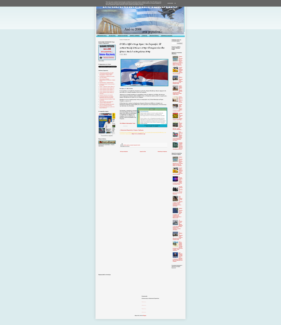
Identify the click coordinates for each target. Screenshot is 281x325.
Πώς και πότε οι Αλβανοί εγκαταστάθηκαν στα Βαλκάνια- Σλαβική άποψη (107, 80)
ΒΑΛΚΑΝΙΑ (112, 35)
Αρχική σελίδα (143, 151)
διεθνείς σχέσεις (127, 145)
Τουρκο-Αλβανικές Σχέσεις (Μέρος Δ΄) (107, 91)
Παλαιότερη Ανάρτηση (162, 151)
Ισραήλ (131, 145)
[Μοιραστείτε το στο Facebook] (124, 54)
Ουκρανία (135, 145)
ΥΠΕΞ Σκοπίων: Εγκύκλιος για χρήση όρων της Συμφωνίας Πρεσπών (107, 105)
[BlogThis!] (122, 54)
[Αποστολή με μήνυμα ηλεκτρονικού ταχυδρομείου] (120, 54)
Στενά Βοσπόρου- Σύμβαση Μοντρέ (106, 82)
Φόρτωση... (144, 301)
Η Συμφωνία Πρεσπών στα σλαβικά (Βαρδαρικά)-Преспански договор (106, 97)
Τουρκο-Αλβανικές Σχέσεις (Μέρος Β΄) (107, 88)
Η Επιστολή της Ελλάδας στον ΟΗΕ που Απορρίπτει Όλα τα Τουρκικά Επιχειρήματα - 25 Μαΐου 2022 (106, 74)
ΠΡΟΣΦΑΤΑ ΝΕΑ (102, 35)
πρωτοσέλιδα (104, 135)
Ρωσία (139, 145)
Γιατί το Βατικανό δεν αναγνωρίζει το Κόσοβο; (181, 99)
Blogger (144, 315)
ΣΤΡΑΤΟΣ (144, 35)
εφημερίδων (111, 135)
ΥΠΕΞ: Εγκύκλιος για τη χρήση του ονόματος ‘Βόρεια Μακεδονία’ (106, 102)
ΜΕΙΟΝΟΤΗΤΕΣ (154, 35)
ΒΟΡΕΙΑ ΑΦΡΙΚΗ (134, 35)
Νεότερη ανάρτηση (124, 151)
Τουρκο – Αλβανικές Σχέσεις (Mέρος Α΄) (107, 86)
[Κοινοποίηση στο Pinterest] (126, 54)
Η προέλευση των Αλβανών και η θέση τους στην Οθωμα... (107, 77)
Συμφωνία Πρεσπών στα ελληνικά (106, 95)
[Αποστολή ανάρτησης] (122, 143)
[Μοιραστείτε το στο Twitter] (123, 54)
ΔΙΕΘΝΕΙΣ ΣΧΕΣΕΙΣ (166, 35)
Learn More (170, 3)
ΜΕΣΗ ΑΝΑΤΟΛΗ (122, 35)
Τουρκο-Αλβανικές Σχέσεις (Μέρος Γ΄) (107, 89)
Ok (175, 3)
